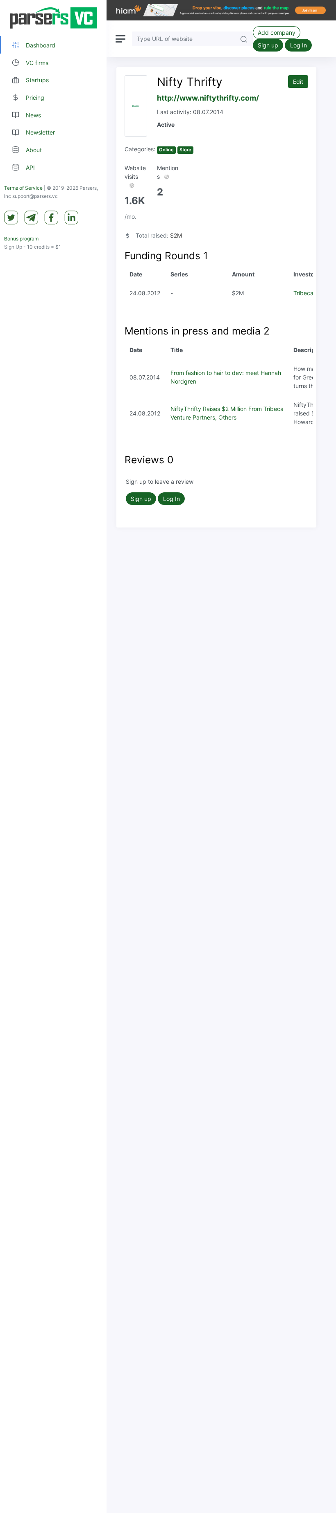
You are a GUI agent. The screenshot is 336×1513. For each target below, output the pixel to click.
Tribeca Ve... (310, 293)
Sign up (268, 45)
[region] (53, 756)
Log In (298, 45)
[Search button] (244, 38)
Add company (276, 32)
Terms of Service (23, 188)
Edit (298, 81)
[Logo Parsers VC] (53, 18)
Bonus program (21, 239)
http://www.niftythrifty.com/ (208, 98)
